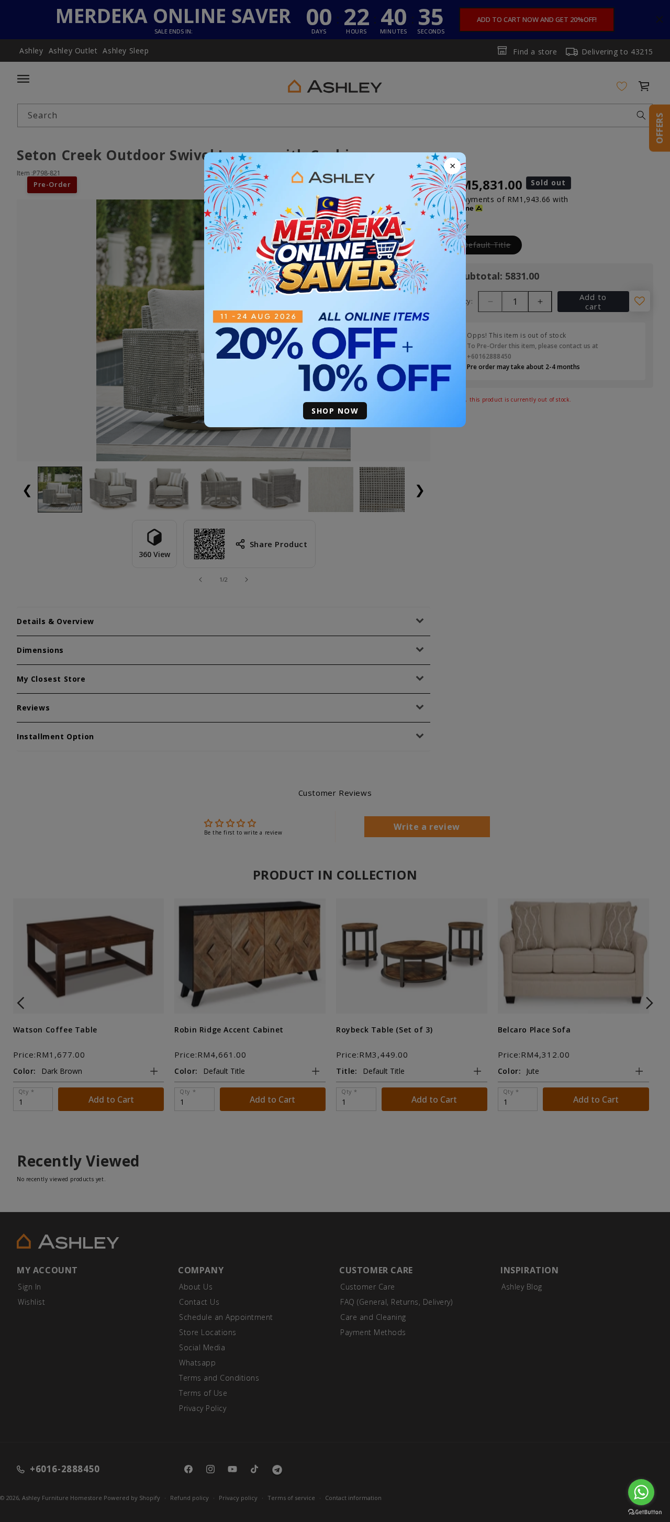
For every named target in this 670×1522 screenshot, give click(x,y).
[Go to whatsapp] (641, 1492)
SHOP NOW (335, 411)
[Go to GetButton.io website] (645, 1512)
